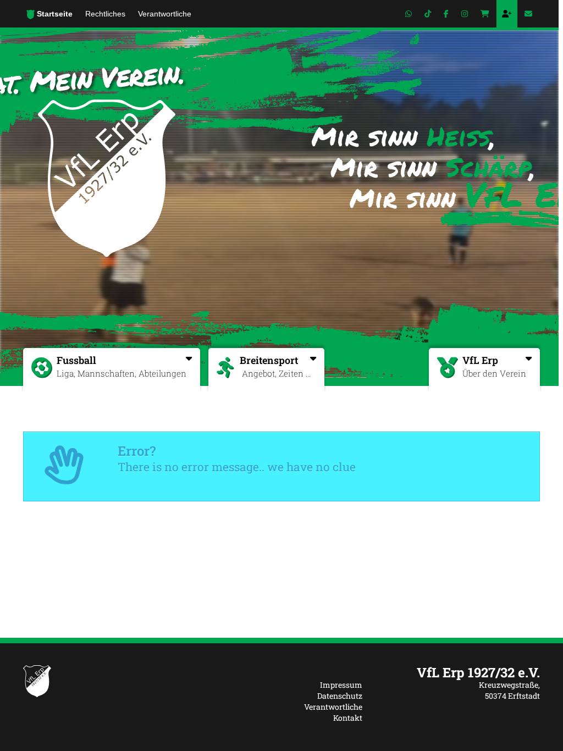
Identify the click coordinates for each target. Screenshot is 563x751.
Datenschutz (339, 696)
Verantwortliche (333, 707)
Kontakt (347, 718)
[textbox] (459, 672)
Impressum (341, 685)
